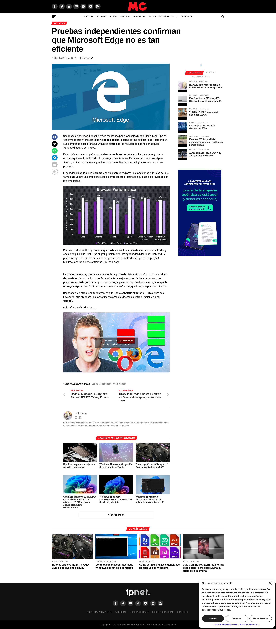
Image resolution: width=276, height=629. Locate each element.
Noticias (88, 16)
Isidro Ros (84, 58)
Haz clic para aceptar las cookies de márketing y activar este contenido (116, 342)
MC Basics (186, 16)
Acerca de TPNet (139, 612)
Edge (95, 384)
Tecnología (120, 384)
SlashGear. (90, 307)
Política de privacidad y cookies (225, 624)
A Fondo (101, 16)
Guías (113, 16)
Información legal (163, 612)
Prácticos (139, 16)
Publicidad (121, 612)
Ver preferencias (260, 619)
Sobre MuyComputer (99, 612)
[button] (270, 583)
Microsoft (106, 384)
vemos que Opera (110, 293)
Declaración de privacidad (249, 624)
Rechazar (237, 619)
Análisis (124, 16)
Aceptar (213, 619)
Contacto (182, 612)
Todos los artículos (161, 16)
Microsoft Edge (90, 139)
